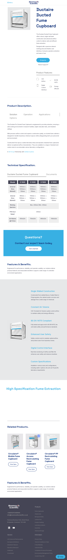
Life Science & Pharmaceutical (15, 539)
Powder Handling (39, 522)
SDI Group (11, 151)
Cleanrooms (38, 514)
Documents (51, 174)
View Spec (13, 464)
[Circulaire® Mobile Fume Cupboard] (15, 441)
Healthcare (10, 550)
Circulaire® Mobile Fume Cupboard (14, 456)
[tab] (48, 72)
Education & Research (12, 547)
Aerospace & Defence (13, 542)
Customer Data (38, 547)
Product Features (44, 73)
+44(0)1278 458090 (13, 512)
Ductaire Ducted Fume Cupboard (22, 174)
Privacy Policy (38, 539)
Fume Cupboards (39, 511)
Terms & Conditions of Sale (42, 542)
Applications (44, 114)
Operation (28, 114)
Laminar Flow (38, 519)
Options (13, 118)
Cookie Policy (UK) (39, 556)
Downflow (37, 528)
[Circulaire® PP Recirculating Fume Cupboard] (52, 441)
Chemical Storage (39, 530)
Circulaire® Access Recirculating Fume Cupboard (33, 459)
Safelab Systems (29, 151)
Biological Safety (39, 516)
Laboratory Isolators (40, 525)
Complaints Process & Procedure (43, 550)
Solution (13, 114)
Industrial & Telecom (12, 544)
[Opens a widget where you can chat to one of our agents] (60, 557)
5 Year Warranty (39, 544)
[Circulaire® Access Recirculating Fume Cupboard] (33, 441)
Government (10, 553)
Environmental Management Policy (44, 553)
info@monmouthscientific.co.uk (17, 515)
